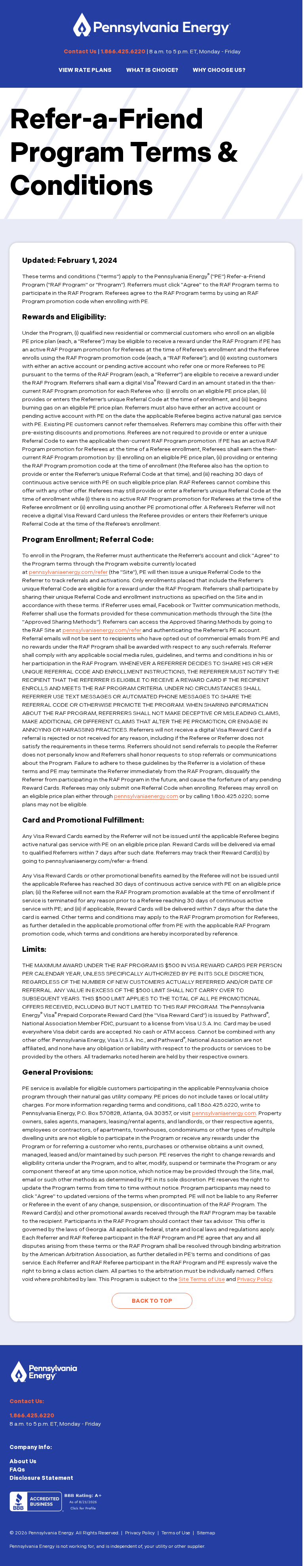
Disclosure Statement (41, 1478)
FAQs (17, 1469)
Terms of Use (176, 1533)
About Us (23, 1461)
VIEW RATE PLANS (85, 70)
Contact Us (80, 51)
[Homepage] (151, 24)
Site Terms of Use (202, 1279)
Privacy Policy (254, 1279)
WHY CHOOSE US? (219, 70)
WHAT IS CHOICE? (152, 70)
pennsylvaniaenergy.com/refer (68, 572)
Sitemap (206, 1533)
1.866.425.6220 (123, 51)
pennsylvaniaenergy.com (146, 796)
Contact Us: (27, 1401)
